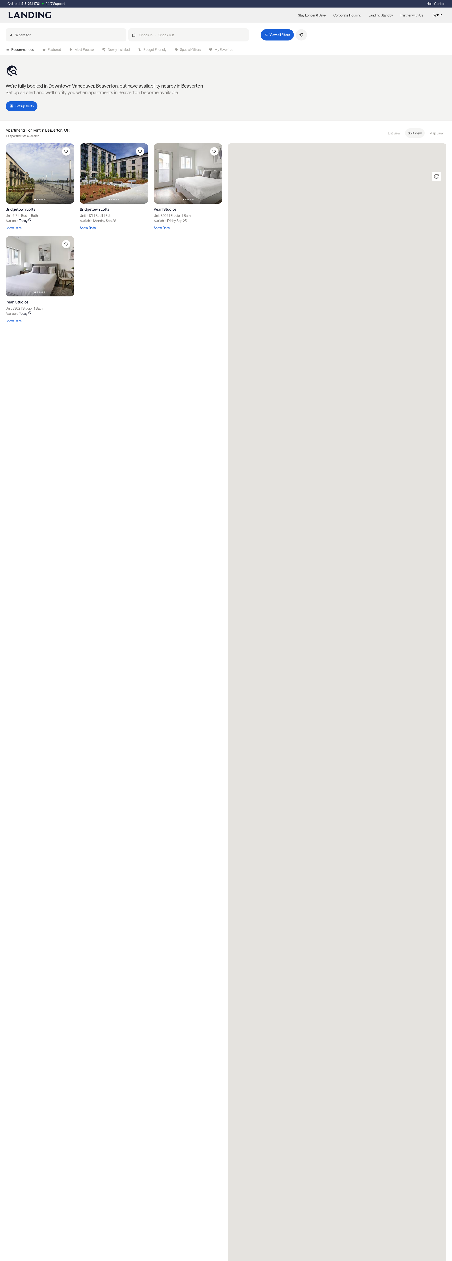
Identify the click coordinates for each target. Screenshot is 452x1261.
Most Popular (84, 50)
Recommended (22, 50)
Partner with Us (411, 15)
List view (394, 133)
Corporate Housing (347, 15)
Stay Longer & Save (312, 15)
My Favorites (223, 50)
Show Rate (14, 228)
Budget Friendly (154, 50)
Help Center (435, 4)
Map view (436, 133)
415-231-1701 (30, 4)
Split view (415, 133)
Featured (54, 50)
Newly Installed (119, 50)
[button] (188, 34)
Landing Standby (381, 15)
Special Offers (190, 50)
